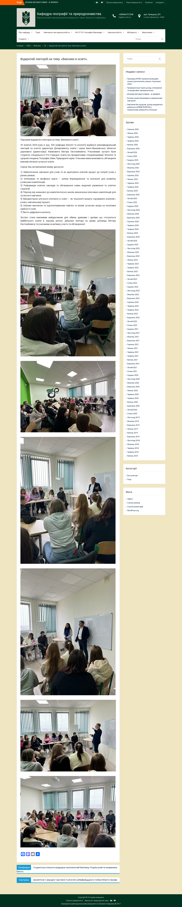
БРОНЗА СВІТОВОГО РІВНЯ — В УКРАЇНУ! (143, 94)
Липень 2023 (132, 260)
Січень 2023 (132, 283)
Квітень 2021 (132, 360)
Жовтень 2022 (133, 295)
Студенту (22, 39)
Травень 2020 (133, 398)
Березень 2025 (133, 195)
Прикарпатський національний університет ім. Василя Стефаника (88, 904)
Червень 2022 (133, 306)
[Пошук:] (150, 39)
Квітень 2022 (132, 314)
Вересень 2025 (133, 172)
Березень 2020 (133, 406)
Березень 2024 (133, 237)
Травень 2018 (133, 452)
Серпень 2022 (133, 302)
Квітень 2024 (132, 233)
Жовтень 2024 (133, 214)
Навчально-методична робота (57, 32)
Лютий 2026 (132, 152)
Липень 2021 (132, 348)
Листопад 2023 (133, 248)
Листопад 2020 (133, 379)
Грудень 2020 (132, 375)
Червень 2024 (133, 225)
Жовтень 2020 (133, 383)
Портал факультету (134, 2)
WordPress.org (133, 510)
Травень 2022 (133, 310)
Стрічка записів (133, 503)
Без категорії (132, 476)
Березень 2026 (133, 149)
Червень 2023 (133, 264)
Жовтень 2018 (133, 444)
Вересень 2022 (133, 298)
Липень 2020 (132, 391)
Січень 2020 (132, 414)
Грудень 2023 (132, 245)
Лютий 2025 (132, 198)
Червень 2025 (133, 183)
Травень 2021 (133, 356)
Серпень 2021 (133, 344)
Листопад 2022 (133, 291)
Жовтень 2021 (133, 337)
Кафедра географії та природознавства (69, 14)
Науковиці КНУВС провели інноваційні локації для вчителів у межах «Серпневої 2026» (144, 81)
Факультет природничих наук (97, 901)
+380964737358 (126, 14)
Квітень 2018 (132, 456)
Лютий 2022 (132, 321)
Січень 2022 (132, 325)
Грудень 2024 (132, 206)
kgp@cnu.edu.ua (125, 17)
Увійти (130, 499)
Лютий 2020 (132, 410)
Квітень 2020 (132, 402)
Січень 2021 (132, 371)
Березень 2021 (133, 364)
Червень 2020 (133, 394)
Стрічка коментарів (135, 507)
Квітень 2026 (132, 145)
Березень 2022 (133, 318)
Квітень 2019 (132, 433)
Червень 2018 (133, 448)
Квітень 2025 (132, 191)
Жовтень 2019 (133, 421)
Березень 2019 (133, 437)
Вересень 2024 (133, 218)
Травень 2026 (133, 141)
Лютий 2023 (132, 279)
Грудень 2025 (132, 160)
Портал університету (114, 2)
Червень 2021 (133, 352)
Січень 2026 (132, 156)
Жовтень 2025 (133, 168)
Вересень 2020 (133, 387)
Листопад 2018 (133, 440)
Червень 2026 (133, 137)
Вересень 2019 (133, 425)
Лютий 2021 (132, 367)
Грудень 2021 (132, 329)
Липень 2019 (132, 429)
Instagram (160, 2)
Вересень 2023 (133, 256)
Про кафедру (24, 32)
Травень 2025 (133, 187)
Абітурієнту (132, 32)
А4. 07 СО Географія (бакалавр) (88, 32)
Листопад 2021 (133, 333)
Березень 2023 (133, 275)
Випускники (147, 32)
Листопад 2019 (133, 417)
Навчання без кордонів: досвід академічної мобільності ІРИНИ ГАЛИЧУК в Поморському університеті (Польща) (145, 107)
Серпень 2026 (133, 129)
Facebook (149, 2)
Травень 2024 (133, 229)
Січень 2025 (132, 202)
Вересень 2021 (133, 341)
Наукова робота (115, 32)
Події (38, 32)
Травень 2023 (133, 268)
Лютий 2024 (132, 241)
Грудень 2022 (132, 287)
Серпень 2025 (133, 175)
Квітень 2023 (132, 271)
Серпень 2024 (133, 222)
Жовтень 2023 (133, 252)
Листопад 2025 (133, 164)
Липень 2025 (132, 179)
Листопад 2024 (133, 210)
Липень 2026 (132, 133)
